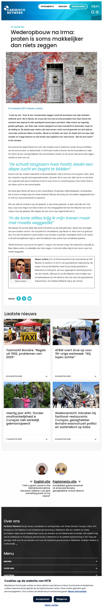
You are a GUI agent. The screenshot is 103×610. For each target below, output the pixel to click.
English (63, 6)
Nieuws (7, 561)
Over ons (9, 568)
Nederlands (78, 6)
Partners (9, 575)
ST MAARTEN (17, 27)
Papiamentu (47, 6)
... (17, 543)
